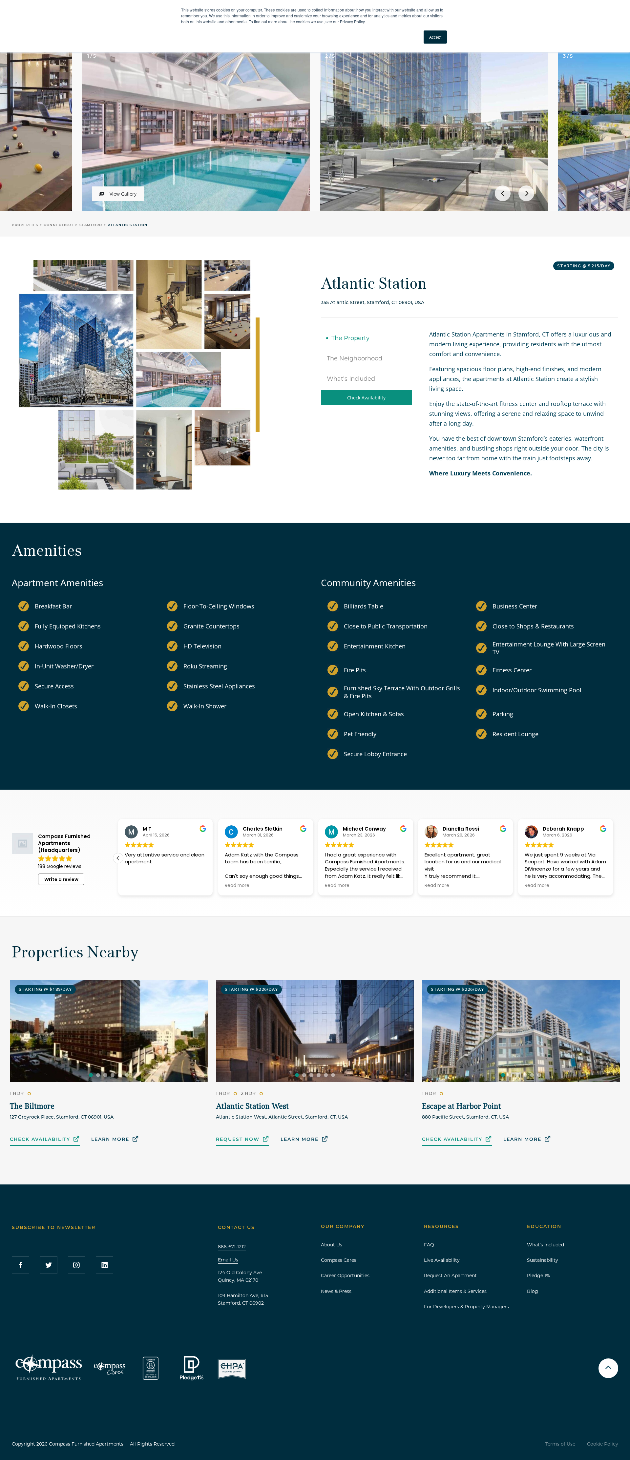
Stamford (91, 225)
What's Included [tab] (351, 378)
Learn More (110, 1139)
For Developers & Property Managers (466, 1307)
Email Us (228, 1260)
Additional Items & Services (455, 1291)
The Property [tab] (350, 338)
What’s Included (545, 1245)
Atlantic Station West (252, 1107)
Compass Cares (338, 1260)
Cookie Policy (602, 1444)
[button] (613, 858)
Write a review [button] (61, 879)
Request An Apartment (450, 1275)
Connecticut (59, 225)
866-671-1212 (232, 1247)
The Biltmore (32, 1107)
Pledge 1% (538, 1275)
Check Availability (366, 397)
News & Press (336, 1291)
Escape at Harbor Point (461, 1107)
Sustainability (542, 1260)
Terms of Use (560, 1444)
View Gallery (123, 194)
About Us (331, 1245)
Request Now (238, 1139)
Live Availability (442, 1260)
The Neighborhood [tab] (354, 358)
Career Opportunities (345, 1275)
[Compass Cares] (110, 1368)
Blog (532, 1291)
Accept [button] (435, 37)
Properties (26, 225)
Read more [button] (337, 886)
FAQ (429, 1245)
